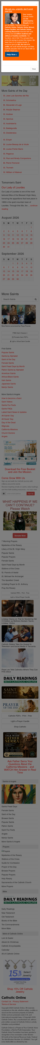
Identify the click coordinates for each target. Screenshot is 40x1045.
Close (34, 69)
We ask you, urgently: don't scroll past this (19, 9)
